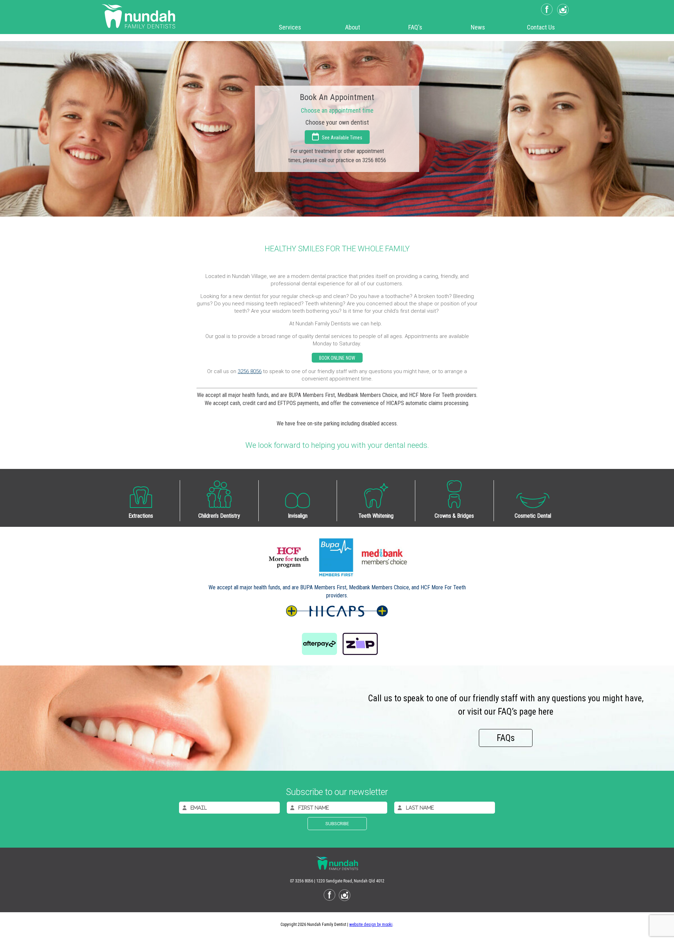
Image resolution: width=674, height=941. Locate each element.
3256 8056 (250, 371)
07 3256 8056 (301, 881)
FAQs (506, 738)
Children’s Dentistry (219, 515)
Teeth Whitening (376, 515)
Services (290, 27)
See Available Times (340, 137)
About (352, 27)
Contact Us (541, 27)
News (478, 27)
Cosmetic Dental (533, 515)
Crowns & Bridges (454, 515)
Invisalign (298, 515)
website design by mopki (370, 924)
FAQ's (415, 27)
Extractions (140, 515)
